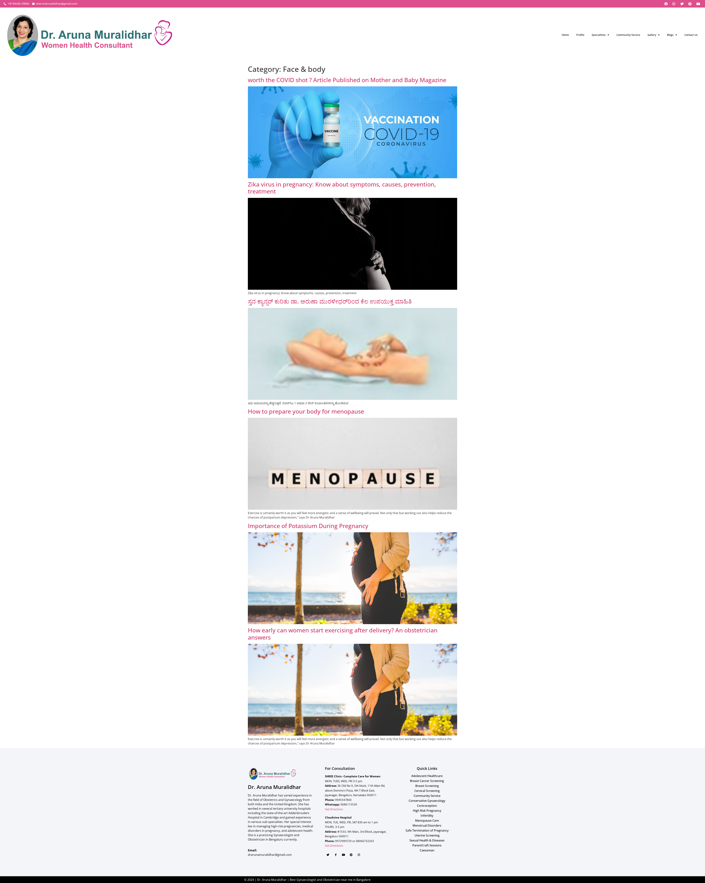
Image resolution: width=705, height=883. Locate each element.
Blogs (670, 35)
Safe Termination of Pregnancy (427, 830)
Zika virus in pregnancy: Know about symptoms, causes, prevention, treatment (342, 187)
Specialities (599, 35)
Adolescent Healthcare (427, 776)
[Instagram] (359, 855)
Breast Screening (427, 786)
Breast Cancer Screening (427, 781)
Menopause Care (427, 820)
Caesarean (427, 850)
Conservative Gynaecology (427, 801)
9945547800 (343, 800)
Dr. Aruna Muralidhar (274, 786)
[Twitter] (328, 855)
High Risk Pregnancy (427, 810)
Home (565, 35)
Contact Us (691, 35)
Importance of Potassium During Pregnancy (308, 526)
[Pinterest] (351, 855)
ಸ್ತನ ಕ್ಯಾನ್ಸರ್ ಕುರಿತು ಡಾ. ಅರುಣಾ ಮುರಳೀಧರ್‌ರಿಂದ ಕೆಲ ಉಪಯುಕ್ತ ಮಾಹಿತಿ (330, 301)
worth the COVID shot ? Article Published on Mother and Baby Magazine (347, 80)
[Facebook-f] (336, 855)
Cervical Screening (427, 791)
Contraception (427, 805)
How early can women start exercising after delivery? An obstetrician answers (343, 633)
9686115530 (349, 804)
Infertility (427, 815)
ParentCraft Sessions (427, 845)
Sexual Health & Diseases (426, 840)
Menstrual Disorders (427, 825)
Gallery (652, 35)
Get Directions (334, 809)
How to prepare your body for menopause (306, 411)
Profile (580, 35)
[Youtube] (343, 855)
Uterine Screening (427, 835)
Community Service (628, 35)
